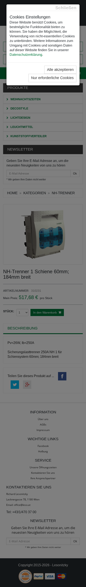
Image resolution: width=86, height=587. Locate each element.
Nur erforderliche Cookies (52, 78)
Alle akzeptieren (60, 70)
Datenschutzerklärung (26, 54)
